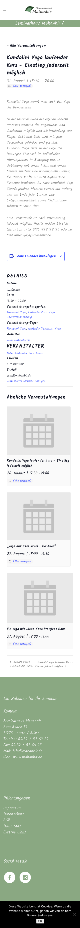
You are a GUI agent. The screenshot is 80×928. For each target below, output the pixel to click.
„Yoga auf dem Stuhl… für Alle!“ (31, 546)
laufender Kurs (37, 312)
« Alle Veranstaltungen (26, 46)
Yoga (52, 312)
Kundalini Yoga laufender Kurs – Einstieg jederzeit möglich (54, 664)
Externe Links (14, 832)
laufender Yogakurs (40, 328)
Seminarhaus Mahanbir (37, 23)
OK (40, 921)
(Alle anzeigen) (22, 86)
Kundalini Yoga (16, 312)
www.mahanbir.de (18, 340)
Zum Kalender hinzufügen (36, 256)
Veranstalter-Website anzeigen (26, 381)
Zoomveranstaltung (19, 317)
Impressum (12, 808)
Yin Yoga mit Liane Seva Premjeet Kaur (36, 629)
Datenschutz (13, 814)
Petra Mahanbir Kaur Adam (25, 353)
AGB (6, 820)
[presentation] (38, 431)
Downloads (12, 826)
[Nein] (74, 914)
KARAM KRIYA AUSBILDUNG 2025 (21, 664)
